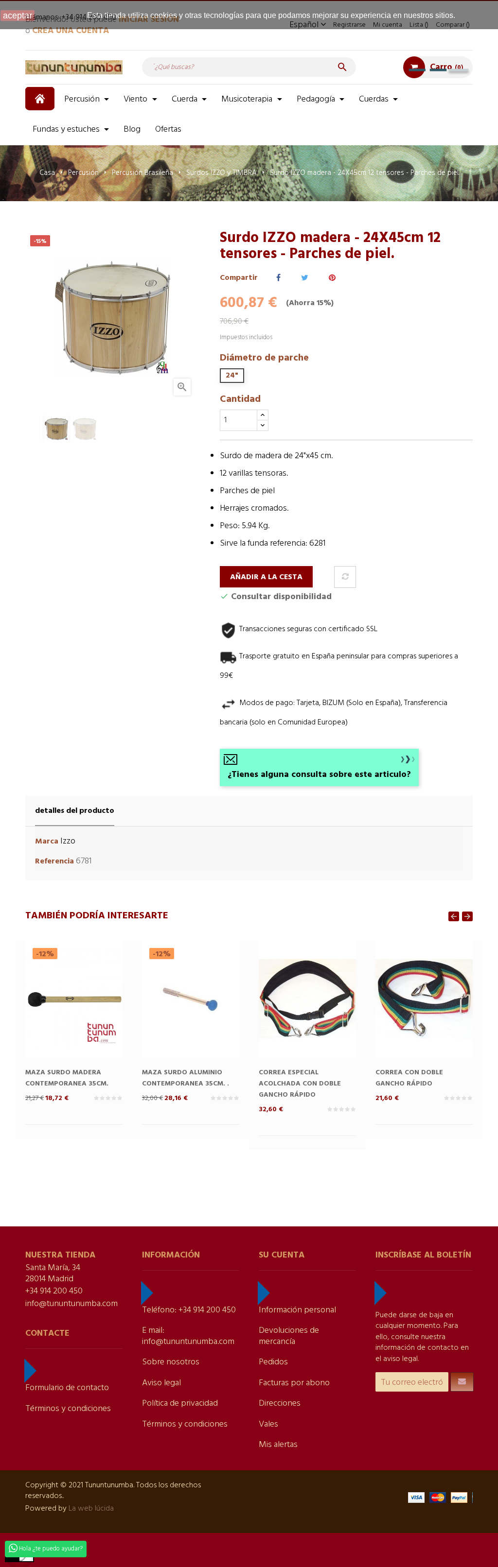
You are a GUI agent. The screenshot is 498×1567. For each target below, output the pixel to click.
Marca (46, 841)
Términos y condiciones (68, 1409)
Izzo (67, 841)
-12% (45, 953)
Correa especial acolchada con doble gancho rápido (300, 1084)
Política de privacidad (180, 1403)
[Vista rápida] (54, 1015)
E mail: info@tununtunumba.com (188, 1336)
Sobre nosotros (170, 1362)
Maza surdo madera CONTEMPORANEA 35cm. (66, 1078)
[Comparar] (345, 577)
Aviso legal (161, 1383)
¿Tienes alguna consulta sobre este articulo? (319, 775)
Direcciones (280, 1403)
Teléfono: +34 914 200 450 (189, 1310)
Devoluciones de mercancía (289, 1336)
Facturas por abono (294, 1383)
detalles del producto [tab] (74, 811)
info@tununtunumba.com (71, 1304)
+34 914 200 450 (54, 1291)
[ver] (93, 1015)
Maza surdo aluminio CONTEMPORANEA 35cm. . (185, 1078)
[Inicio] (41, 99)
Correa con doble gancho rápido (409, 1078)
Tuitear (304, 278)
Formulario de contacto (67, 1388)
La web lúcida (91, 1508)
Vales (268, 1424)
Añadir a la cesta (266, 577)
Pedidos (273, 1362)
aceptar (17, 15)
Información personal (297, 1310)
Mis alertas (278, 1445)
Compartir (278, 278)
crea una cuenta (70, 31)
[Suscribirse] (462, 1382)
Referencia (54, 861)
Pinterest (332, 278)
